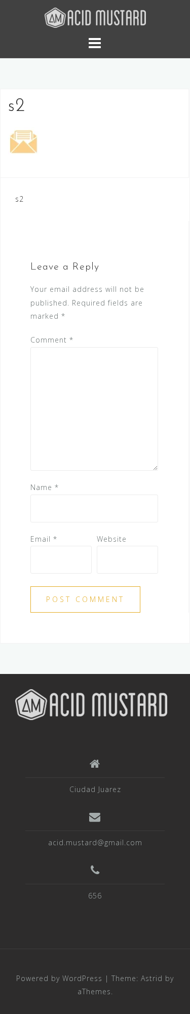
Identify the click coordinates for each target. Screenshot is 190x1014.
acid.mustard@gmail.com (95, 842)
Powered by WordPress (59, 978)
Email (43, 539)
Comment (51, 340)
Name (44, 487)
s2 (19, 199)
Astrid (152, 978)
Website (112, 539)
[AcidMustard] (91, 703)
